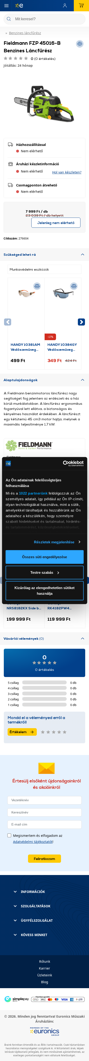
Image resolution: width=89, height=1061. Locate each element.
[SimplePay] (44, 998)
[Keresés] (80, 19)
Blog (44, 982)
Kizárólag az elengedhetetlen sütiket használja (44, 590)
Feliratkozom (44, 859)
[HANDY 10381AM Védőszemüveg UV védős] (26, 311)
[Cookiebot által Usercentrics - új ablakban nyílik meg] (63, 463)
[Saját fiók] (66, 5)
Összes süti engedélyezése (44, 557)
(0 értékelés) (43, 59)
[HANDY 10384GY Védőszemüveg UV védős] (62, 311)
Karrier (44, 968)
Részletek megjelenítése (54, 542)
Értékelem (18, 732)
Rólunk (44, 961)
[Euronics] (17, 5)
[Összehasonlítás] (37, 286)
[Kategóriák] (6, 5)
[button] (66, 172)
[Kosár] (81, 5)
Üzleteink (44, 975)
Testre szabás (41, 572)
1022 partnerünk (33, 493)
